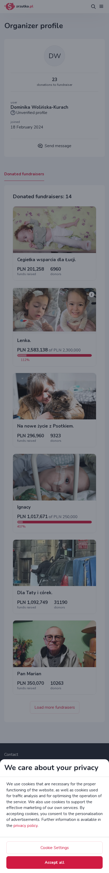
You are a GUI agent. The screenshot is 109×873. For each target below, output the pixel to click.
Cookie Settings (54, 847)
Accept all (55, 862)
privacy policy (25, 825)
